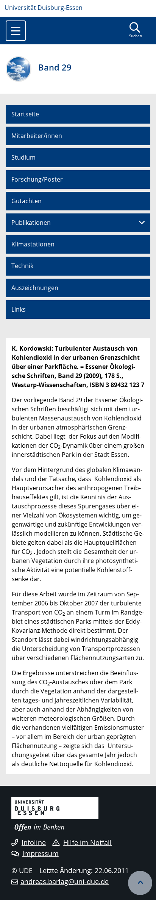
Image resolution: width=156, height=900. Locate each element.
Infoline (34, 842)
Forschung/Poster (37, 179)
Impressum (40, 853)
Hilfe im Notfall (87, 842)
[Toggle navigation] (16, 30)
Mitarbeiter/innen (36, 136)
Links (18, 309)
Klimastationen (33, 244)
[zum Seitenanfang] (140, 883)
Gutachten (26, 201)
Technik (22, 266)
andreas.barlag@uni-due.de (64, 881)
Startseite (25, 114)
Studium (23, 157)
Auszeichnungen (34, 288)
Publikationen (31, 222)
